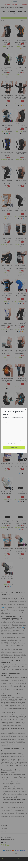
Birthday (5, 433)
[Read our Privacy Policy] (24, 443)
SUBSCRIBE (14, 447)
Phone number (6, 426)
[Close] (25, 409)
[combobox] (6, 429)
